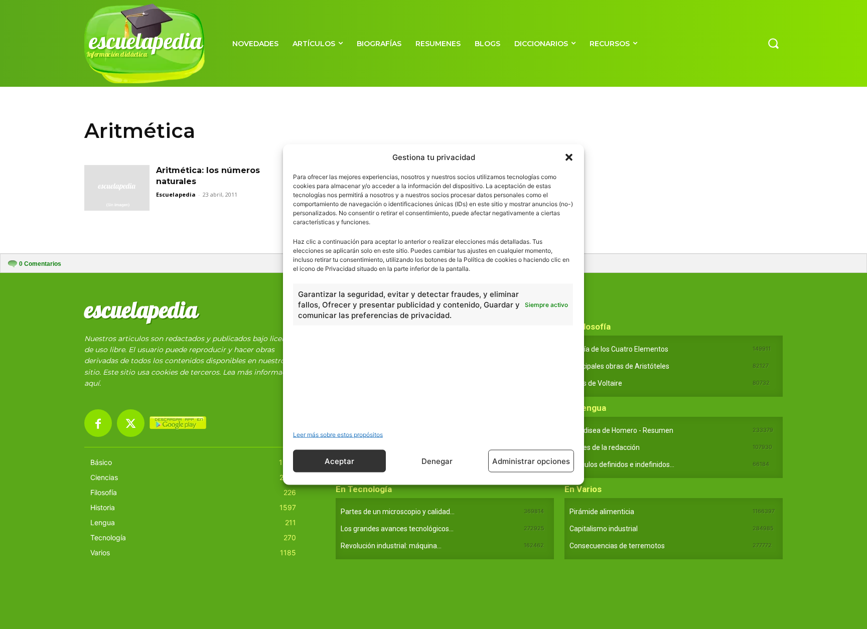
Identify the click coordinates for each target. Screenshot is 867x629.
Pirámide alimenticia (601, 512)
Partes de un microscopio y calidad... (398, 512)
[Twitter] (130, 423)
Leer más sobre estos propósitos (338, 434)
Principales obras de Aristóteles (619, 366)
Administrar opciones (531, 460)
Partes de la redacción (604, 447)
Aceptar (339, 460)
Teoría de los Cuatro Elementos (618, 349)
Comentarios (40, 263)
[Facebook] (98, 423)
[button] (569, 157)
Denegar (437, 460)
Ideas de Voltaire (595, 383)
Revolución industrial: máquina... (391, 546)
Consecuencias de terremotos (617, 546)
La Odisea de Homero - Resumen (621, 430)
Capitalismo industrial (603, 529)
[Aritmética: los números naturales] (117, 188)
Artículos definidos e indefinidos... (621, 464)
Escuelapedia (176, 194)
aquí (91, 383)
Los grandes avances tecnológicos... (397, 529)
